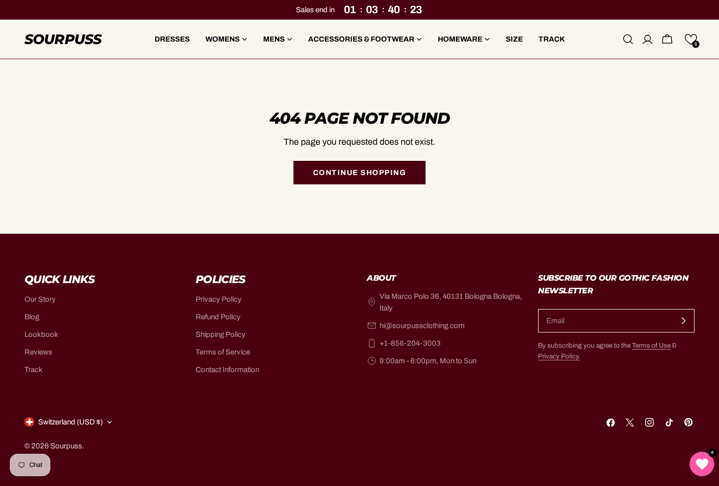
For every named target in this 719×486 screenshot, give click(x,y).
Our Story (40, 299)
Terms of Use (651, 345)
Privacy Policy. (559, 356)
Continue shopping (359, 173)
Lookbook (41, 334)
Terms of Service (223, 352)
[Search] (628, 39)
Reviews (38, 352)
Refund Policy (218, 317)
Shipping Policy (221, 334)
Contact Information (227, 370)
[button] (691, 39)
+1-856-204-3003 (410, 343)
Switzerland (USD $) (70, 422)
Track (33, 370)
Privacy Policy (219, 299)
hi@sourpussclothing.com (422, 326)
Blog (31, 317)
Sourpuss (62, 39)
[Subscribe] (683, 320)
